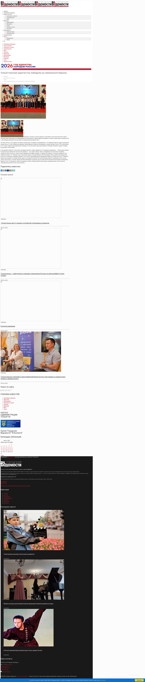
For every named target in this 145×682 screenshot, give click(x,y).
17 (1, 450)
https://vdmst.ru (4, 669)
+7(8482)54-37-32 (7, 664)
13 (6, 448)
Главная (6, 76)
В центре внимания (8, 326)
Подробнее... (103, 680)
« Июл (2, 455)
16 (12, 448)
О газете (6, 495)
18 (3, 450)
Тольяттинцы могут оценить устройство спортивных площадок (25, 223)
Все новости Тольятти (9, 78)
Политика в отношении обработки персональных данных (16, 485)
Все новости (4, 481)
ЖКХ (5, 50)
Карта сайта (4, 483)
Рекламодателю (8, 498)
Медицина (6, 56)
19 (5, 450)
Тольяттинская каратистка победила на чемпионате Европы (19, 81)
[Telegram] (14, 170)
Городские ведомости (22, 676)
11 (3, 448)
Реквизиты (6, 501)
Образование (7, 55)
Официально (7, 496)
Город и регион (8, 45)
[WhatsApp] (12, 170)
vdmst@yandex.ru (5, 667)
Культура (6, 58)
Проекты (6, 52)
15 (10, 448)
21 (8, 450)
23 (12, 450)
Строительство (7, 48)
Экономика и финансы (9, 44)
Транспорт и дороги (9, 47)
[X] (8, 170)
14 (8, 448)
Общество (6, 53)
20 (6, 450)
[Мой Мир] (6, 170)
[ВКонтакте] (1, 170)
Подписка (6, 500)
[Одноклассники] (4, 170)
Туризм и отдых (8, 61)
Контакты (6, 503)
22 (10, 450)
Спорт (5, 60)
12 (5, 448)
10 (1, 448)
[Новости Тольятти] (35, 7)
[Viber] (10, 170)
